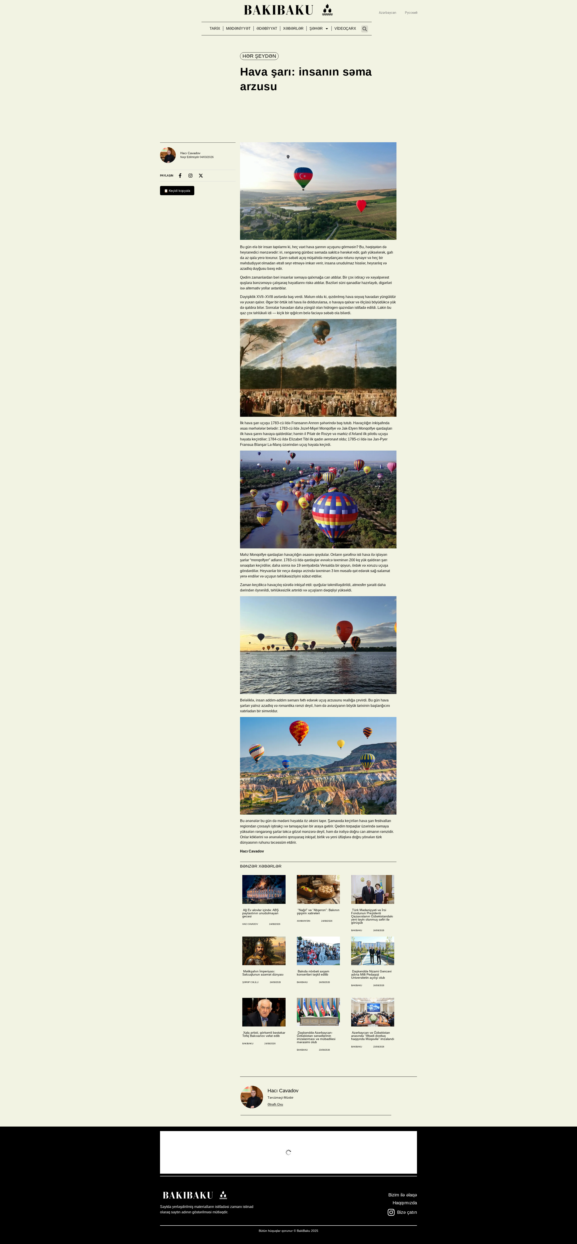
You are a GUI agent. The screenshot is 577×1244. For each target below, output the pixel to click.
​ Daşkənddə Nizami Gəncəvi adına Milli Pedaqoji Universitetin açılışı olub (371, 974)
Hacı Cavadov (190, 153)
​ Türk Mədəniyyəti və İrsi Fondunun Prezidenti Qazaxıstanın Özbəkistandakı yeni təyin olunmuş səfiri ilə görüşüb (372, 916)
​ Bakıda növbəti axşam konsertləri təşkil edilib (313, 972)
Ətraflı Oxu (275, 1104)
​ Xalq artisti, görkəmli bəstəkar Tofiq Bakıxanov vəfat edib (263, 1034)
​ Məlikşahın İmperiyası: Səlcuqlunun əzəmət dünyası (263, 972)
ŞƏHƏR (316, 28)
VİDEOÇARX (345, 28)
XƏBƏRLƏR (293, 28)
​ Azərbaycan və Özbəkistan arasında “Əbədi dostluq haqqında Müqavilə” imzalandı (372, 1036)
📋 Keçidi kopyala (177, 190)
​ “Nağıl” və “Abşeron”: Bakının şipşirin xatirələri (318, 911)
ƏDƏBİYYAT (266, 28)
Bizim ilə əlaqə (402, 1194)
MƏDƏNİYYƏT (238, 28)
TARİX (215, 28)
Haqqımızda (405, 1202)
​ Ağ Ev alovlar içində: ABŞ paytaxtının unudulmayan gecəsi (260, 913)
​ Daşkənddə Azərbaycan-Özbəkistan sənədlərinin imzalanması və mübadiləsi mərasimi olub (316, 1037)
